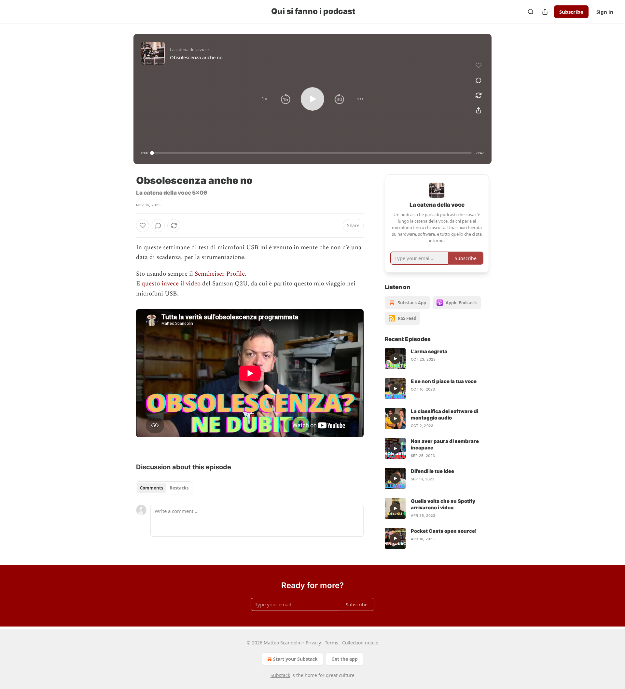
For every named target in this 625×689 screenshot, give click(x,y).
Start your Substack (295, 659)
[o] (395, 358)
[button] (264, 99)
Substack (280, 675)
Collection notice (360, 643)
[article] (437, 359)
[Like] (142, 225)
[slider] (312, 153)
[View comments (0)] (478, 80)
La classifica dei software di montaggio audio (444, 414)
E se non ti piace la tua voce (444, 381)
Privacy (313, 643)
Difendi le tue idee (432, 471)
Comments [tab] (151, 488)
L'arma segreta (429, 351)
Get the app (344, 659)
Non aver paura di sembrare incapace (445, 444)
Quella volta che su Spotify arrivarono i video (443, 504)
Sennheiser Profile (220, 274)
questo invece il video (171, 283)
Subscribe (571, 11)
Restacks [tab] (179, 488)
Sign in (604, 11)
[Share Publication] (544, 11)
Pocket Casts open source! (444, 531)
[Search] (530, 11)
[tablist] (164, 487)
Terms (331, 643)
